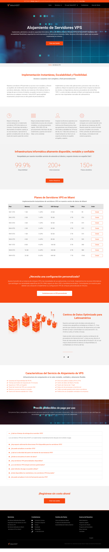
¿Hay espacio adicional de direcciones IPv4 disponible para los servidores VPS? (36, 444)
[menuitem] (91, 538)
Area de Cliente (96, 5)
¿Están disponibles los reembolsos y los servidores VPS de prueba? (32, 473)
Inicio (50, 5)
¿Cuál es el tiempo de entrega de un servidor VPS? (27, 433)
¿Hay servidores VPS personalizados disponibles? (27, 461)
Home (50, 65)
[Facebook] (64, 357)
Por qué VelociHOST (70, 5)
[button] (54, 433)
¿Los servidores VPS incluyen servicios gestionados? (28, 465)
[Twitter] (68, 357)
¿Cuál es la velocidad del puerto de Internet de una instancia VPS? (32, 452)
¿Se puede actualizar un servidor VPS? (23, 448)
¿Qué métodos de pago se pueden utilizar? (24, 469)
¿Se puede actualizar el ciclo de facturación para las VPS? (29, 477)
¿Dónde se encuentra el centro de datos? (24, 456)
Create (97, 212)
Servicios (57, 5)
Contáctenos (84, 5)
